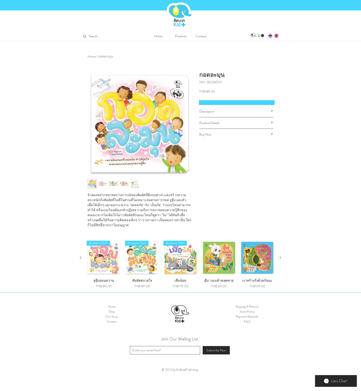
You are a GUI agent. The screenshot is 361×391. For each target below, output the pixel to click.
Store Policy (247, 311)
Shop (112, 311)
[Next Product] (280, 257)
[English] (276, 35)
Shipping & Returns (247, 306)
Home (92, 56)
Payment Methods (247, 316)
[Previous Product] (80, 257)
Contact (112, 321)
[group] (180, 264)
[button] (180, 36)
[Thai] (270, 35)
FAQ (247, 321)
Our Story (112, 316)
